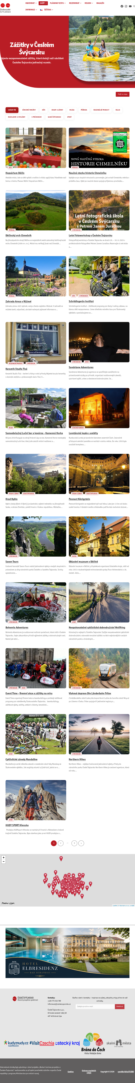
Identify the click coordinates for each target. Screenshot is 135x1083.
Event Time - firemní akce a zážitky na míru (29, 693)
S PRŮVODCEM (37, 117)
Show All (12, 110)
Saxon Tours (12, 562)
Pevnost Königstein (79, 499)
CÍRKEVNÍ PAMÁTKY (29, 110)
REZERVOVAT (74, 3)
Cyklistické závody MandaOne (21, 759)
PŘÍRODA (84, 110)
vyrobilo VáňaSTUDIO (126, 1072)
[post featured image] (36, 148)
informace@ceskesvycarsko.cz (59, 1004)
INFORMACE (30, 10)
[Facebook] (122, 6)
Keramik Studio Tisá (16, 369)
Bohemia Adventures (17, 628)
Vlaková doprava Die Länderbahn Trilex (90, 693)
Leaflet (115, 905)
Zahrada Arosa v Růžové (18, 301)
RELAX (118, 110)
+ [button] (3, 857)
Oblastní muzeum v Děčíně (83, 562)
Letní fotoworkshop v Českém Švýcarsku (90, 235)
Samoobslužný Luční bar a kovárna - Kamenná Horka (34, 433)
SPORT (69, 117)
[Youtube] (130, 6)
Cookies (71, 1072)
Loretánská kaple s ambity (83, 433)
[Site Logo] (5, 8)
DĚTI (43, 110)
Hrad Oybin (12, 499)
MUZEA (71, 110)
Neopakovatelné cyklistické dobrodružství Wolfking (97, 628)
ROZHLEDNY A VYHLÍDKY (16, 117)
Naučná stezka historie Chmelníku (87, 173)
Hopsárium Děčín (15, 173)
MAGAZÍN (100, 3)
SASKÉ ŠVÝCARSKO (54, 117)
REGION (88, 3)
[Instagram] (126, 6)
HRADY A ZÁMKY (57, 110)
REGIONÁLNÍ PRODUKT (101, 110)
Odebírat (119, 1006)
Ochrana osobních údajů (89, 1072)
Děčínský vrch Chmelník (19, 235)
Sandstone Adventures (81, 367)
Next (81, 843)
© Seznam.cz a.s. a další (126, 905)
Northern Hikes (77, 759)
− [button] (3, 861)
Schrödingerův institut (81, 301)
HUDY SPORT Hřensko (17, 825)
